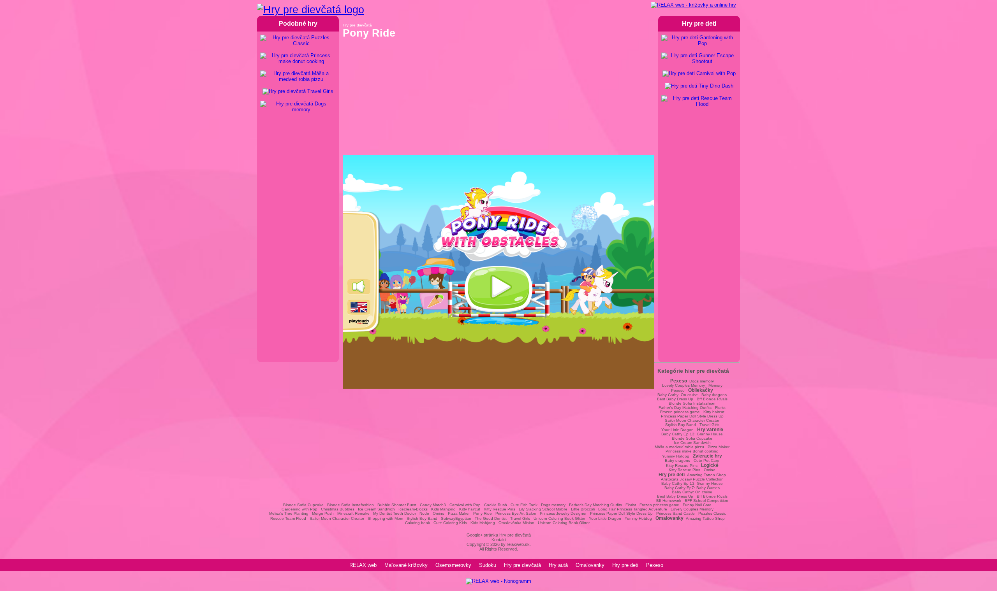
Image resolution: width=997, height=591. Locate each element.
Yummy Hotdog (675, 456)
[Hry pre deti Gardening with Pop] (699, 40)
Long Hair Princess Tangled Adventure (632, 509)
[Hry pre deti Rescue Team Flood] (699, 101)
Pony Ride (482, 513)
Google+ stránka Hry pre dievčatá (499, 535)
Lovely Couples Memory (683, 385)
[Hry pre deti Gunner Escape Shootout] (699, 58)
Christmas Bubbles (337, 509)
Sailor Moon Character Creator (692, 420)
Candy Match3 (433, 505)
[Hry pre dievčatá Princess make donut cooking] (298, 58)
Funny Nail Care (697, 505)
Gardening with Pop (299, 509)
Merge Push (323, 513)
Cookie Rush (495, 505)
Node (424, 513)
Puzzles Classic (712, 513)
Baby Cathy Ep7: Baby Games (692, 488)
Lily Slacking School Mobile (543, 509)
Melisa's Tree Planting (288, 513)
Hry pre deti (625, 565)
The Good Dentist (491, 518)
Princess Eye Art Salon (515, 513)
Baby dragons (714, 395)
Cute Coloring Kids (450, 523)
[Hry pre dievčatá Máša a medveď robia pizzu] (298, 76)
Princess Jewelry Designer (563, 513)
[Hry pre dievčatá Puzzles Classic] (298, 40)
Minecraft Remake (353, 513)
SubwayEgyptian (456, 518)
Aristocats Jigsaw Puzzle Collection (692, 479)
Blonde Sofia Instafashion (692, 403)
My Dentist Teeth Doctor (394, 513)
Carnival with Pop (465, 505)
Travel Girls (709, 425)
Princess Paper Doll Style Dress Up (692, 416)
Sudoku (487, 565)
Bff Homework (668, 500)
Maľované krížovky (406, 565)
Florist (720, 407)
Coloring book (417, 523)
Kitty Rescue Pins (682, 465)
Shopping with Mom (385, 518)
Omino (709, 470)
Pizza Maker (718, 447)
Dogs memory (701, 381)
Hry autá (558, 565)
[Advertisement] (498, 100)
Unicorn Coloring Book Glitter (559, 518)
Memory (715, 385)
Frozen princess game (680, 412)
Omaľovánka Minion (516, 523)
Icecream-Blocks (413, 509)
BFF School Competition (706, 500)
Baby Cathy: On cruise (677, 395)
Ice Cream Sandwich (692, 442)
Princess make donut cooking (692, 451)
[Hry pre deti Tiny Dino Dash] (699, 86)
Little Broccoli (583, 509)
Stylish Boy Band (680, 425)
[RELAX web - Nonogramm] (498, 581)
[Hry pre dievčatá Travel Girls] (297, 91)
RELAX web (363, 565)
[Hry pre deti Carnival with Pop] (699, 73)
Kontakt (498, 539)
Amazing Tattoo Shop (706, 475)
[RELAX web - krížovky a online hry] (693, 5)
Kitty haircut (713, 412)
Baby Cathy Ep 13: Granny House (692, 434)
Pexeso (678, 390)
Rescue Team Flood (288, 518)
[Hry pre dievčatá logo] (310, 10)
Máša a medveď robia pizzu (679, 447)
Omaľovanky (590, 565)
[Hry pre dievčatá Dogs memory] (298, 106)
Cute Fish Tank (524, 505)
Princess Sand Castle (675, 513)
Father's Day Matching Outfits (685, 407)
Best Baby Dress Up (675, 399)
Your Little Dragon (677, 430)
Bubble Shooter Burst (396, 505)
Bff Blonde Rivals (712, 399)
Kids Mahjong (443, 509)
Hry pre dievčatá (522, 565)
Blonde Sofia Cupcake (692, 438)
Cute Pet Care (706, 460)
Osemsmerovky (453, 565)
